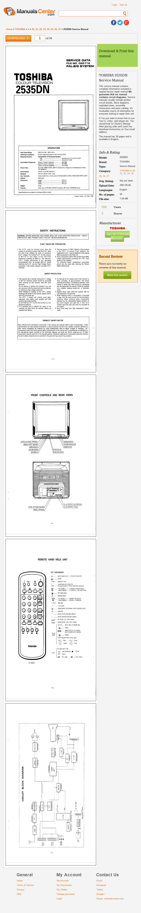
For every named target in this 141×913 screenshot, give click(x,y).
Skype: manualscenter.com (110, 898)
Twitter (99, 889)
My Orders (62, 889)
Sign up (123, 4)
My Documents (64, 885)
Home (9, 29)
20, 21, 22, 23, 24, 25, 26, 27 (46, 29)
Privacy (20, 889)
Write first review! (117, 275)
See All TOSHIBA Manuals (118, 236)
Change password (65, 894)
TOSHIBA (20, 29)
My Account (63, 880)
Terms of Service (25, 885)
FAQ (19, 894)
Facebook (101, 885)
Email (99, 880)
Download (16, 38)
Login (114, 4)
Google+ (100, 894)
